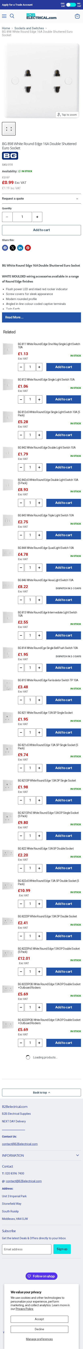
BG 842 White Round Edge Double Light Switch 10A (47, 447)
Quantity (7, 208)
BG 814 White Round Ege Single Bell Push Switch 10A (48, 648)
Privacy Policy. (25, 1308)
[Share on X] (13, 248)
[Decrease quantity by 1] (21, 367)
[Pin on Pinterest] (28, 248)
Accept (39, 1319)
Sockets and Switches (29, 28)
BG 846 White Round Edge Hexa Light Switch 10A (46, 580)
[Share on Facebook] (5, 248)
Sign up (62, 1249)
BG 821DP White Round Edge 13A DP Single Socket (47, 780)
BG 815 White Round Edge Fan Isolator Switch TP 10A (48, 680)
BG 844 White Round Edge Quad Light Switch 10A (46, 547)
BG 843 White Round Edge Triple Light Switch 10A (46, 515)
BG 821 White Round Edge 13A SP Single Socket (45, 712)
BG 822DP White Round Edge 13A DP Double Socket (47, 916)
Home (6, 28)
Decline (39, 1329)
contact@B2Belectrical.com (20, 1144)
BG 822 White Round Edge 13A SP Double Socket (46, 848)
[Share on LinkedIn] (20, 248)
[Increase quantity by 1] (38, 217)
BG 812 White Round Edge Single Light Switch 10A (46, 379)
